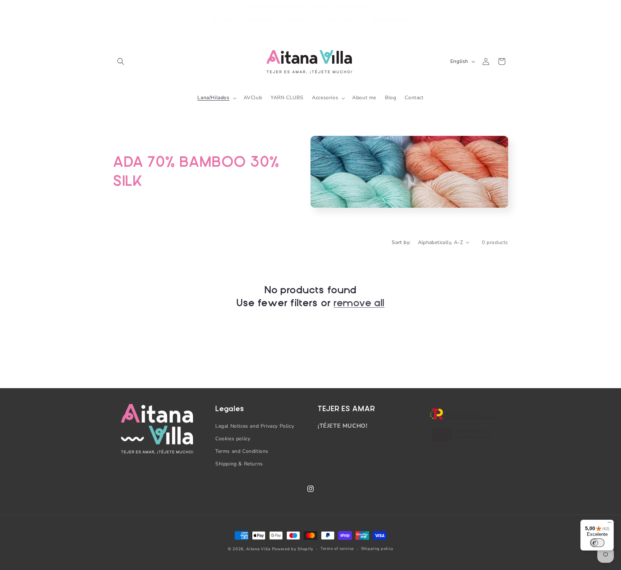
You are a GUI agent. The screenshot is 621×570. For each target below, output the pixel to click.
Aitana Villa (259, 549)
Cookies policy (232, 438)
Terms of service (337, 548)
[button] (121, 61)
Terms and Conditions (241, 451)
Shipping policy (377, 548)
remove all (359, 303)
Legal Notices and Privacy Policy (254, 426)
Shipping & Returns (239, 463)
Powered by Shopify (293, 549)
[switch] (597, 542)
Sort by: (401, 242)
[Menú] (609, 524)
